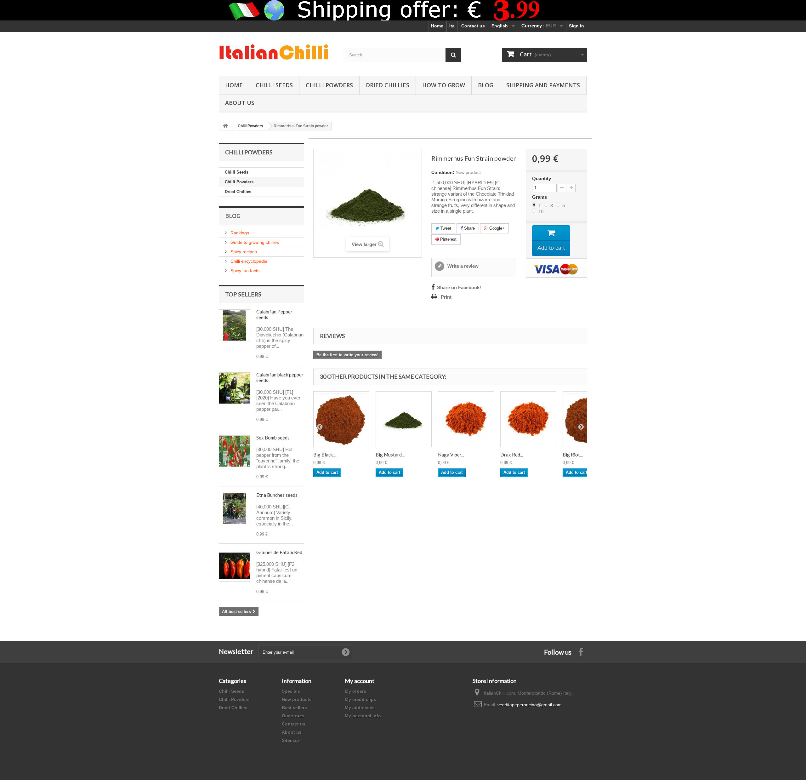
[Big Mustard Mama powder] (404, 419)
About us (292, 732)
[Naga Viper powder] (466, 419)
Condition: (442, 172)
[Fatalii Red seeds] (234, 566)
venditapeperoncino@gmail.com (529, 704)
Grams (540, 197)
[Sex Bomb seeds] (234, 451)
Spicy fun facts (244, 270)
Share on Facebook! (459, 287)
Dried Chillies (387, 85)
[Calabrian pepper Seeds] (234, 325)
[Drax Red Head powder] (528, 419)
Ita (452, 25)
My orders (355, 691)
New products (297, 699)
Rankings (239, 232)
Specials (291, 691)
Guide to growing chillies (254, 242)
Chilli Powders (329, 85)
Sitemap (290, 740)
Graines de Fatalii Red (279, 552)
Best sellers (294, 707)
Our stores (293, 715)
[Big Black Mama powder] (341, 419)
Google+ (496, 228)
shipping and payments (543, 85)
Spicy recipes (243, 251)
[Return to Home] (225, 126)
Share (469, 228)
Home (437, 25)
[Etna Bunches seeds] (234, 508)
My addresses (360, 707)
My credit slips (360, 699)
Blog (485, 85)
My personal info (363, 715)
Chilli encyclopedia (248, 261)
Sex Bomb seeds (273, 437)
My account (359, 680)
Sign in (576, 25)
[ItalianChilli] (277, 52)
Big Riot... (573, 454)
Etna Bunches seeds (277, 495)
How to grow (443, 85)
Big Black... (324, 454)
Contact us (473, 25)
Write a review (462, 266)
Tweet (445, 228)
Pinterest (448, 239)
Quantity (541, 178)
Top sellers (243, 294)
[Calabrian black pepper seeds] (234, 388)
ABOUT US (239, 102)
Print (446, 297)
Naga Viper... (451, 454)
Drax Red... (511, 454)
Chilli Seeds (274, 85)
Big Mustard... (390, 454)
